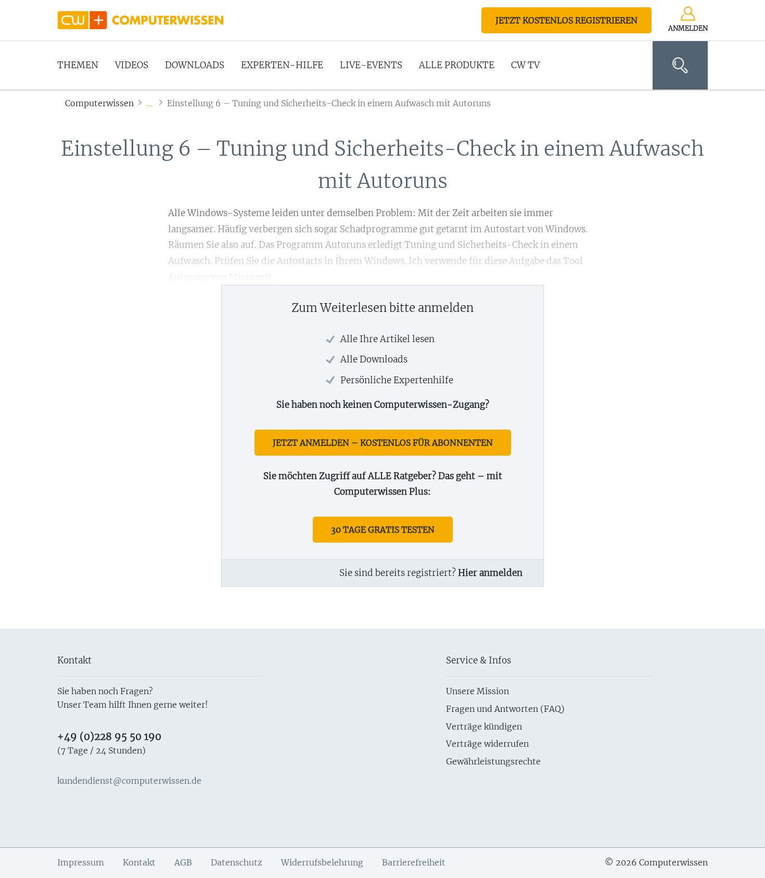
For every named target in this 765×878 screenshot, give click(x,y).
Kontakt (139, 862)
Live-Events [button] (371, 65)
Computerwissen (99, 103)
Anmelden (688, 28)
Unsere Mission (477, 691)
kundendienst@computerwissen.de (129, 780)
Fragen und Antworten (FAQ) (505, 709)
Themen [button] (77, 65)
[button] (680, 65)
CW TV (525, 65)
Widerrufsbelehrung (322, 862)
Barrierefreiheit (413, 862)
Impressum (80, 862)
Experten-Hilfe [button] (282, 65)
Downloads (194, 65)
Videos (131, 65)
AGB (183, 862)
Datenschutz (236, 862)
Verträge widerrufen (487, 743)
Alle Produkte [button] (456, 65)
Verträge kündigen (484, 726)
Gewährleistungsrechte (493, 761)
